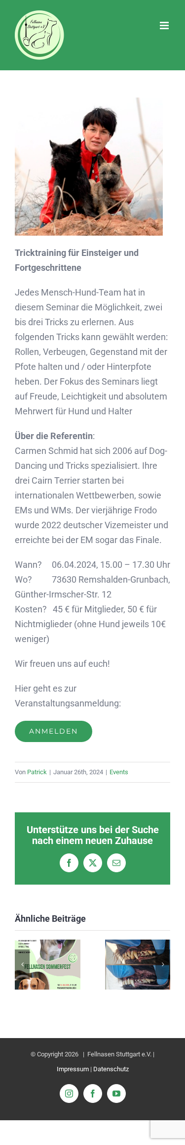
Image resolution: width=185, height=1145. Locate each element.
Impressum (73, 1069)
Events (119, 772)
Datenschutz (111, 1069)
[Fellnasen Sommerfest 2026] (47, 945)
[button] (22, 964)
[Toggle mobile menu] (165, 25)
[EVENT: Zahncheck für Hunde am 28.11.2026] (138, 945)
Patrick (37, 772)
